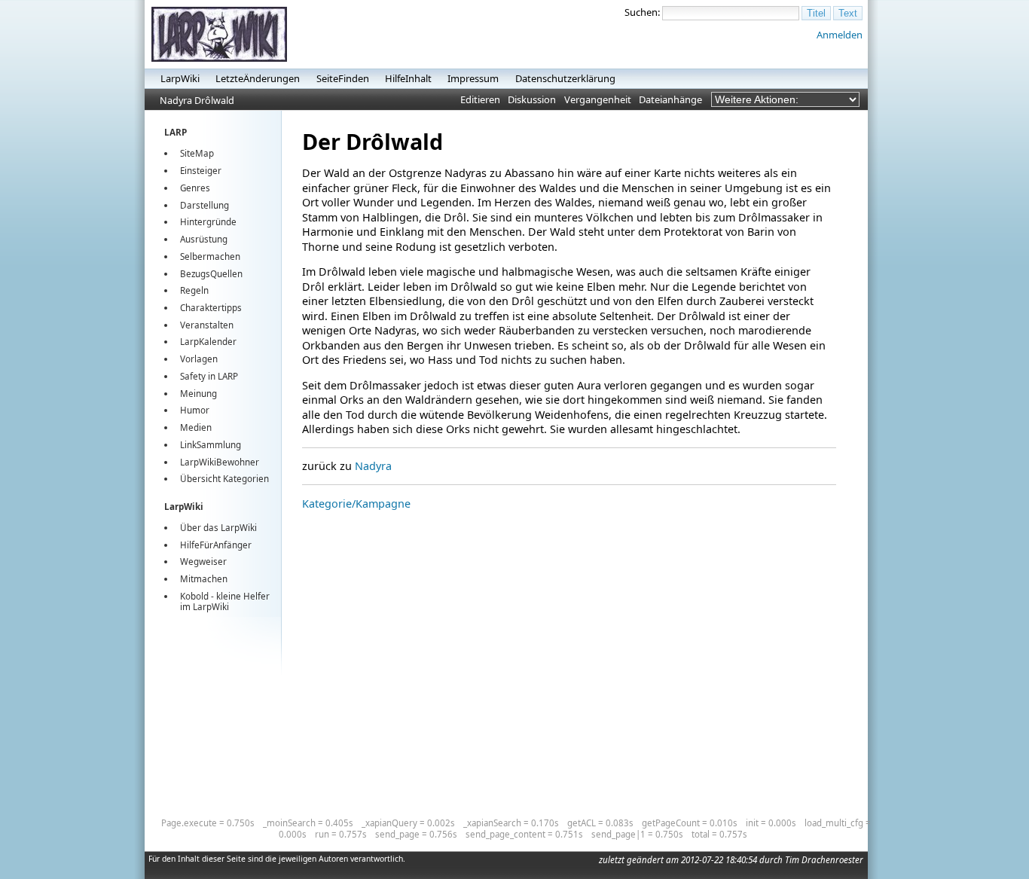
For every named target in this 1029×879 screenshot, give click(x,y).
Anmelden (840, 34)
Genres (195, 188)
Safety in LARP (209, 376)
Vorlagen (199, 359)
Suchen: (642, 12)
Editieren (480, 99)
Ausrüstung (203, 239)
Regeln (194, 290)
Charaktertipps (211, 307)
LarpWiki (180, 78)
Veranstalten (207, 325)
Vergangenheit (597, 99)
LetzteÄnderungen (257, 78)
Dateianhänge (670, 99)
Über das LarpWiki (218, 527)
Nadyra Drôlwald (197, 100)
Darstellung (204, 205)
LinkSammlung (210, 444)
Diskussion (532, 99)
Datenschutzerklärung (565, 78)
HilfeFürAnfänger (216, 545)
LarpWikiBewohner (219, 462)
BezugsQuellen (211, 273)
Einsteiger (200, 170)
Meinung (198, 393)
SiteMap (197, 153)
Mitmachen (203, 578)
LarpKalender (208, 341)
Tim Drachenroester (824, 859)
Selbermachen (210, 256)
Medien (196, 427)
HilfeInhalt (408, 78)
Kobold (194, 596)
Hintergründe (208, 221)
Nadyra (373, 466)
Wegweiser (203, 561)
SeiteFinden (342, 78)
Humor (194, 410)
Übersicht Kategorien (224, 478)
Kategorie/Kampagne (356, 503)
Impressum (473, 78)
